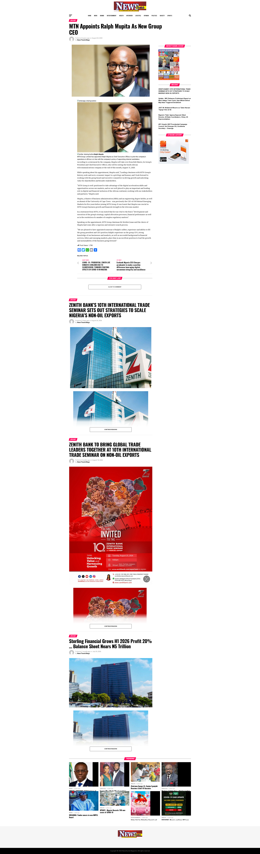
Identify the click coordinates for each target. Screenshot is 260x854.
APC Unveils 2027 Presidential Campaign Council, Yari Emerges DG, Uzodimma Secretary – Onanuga (172, 126)
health (121, 15)
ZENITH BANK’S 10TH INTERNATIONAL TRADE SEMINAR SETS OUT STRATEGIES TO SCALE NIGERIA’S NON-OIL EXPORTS (174, 91)
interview (129, 15)
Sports (169, 15)
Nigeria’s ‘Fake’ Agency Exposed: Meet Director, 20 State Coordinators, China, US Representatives (173, 117)
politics (154, 15)
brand (102, 15)
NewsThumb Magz (83, 40)
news (95, 15)
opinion (146, 15)
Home (89, 15)
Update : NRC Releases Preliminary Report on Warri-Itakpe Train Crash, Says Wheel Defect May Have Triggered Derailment (174, 100)
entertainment (111, 15)
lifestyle (138, 15)
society (162, 15)
